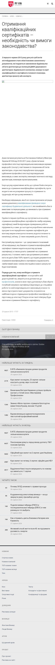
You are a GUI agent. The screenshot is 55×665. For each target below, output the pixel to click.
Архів (12, 16)
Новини (18, 16)
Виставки (5, 591)
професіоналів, (8, 282)
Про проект (6, 656)
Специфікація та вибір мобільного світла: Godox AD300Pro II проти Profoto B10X (23, 345)
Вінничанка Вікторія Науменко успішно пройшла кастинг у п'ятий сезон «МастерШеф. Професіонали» (30, 392)
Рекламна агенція (8, 612)
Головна (5, 16)
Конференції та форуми (38, 594)
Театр (31, 587)
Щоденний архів (8, 643)
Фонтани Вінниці (8, 625)
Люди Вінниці (7, 629)
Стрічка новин (7, 558)
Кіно (3, 587)
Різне (4, 598)
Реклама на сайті (8, 660)
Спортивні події (8, 594)
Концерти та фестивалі (38, 591)
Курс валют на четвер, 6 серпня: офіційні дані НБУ (31, 461)
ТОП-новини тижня (9, 565)
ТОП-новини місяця (9, 569)
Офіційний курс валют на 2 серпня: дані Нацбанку (31, 453)
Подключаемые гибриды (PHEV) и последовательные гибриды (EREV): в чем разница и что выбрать (28, 507)
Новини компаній (8, 562)
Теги (3, 573)
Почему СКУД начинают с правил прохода (28, 487)
